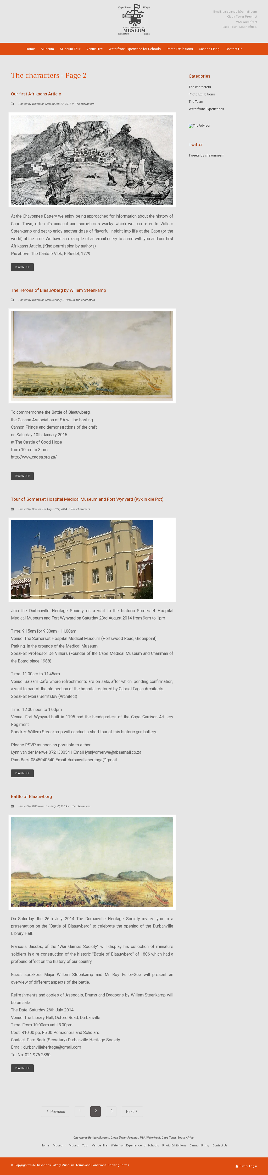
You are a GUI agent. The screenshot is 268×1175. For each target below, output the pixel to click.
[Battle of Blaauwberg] (92, 862)
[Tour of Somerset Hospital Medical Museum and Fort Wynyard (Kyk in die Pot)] (82, 559)
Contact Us (234, 49)
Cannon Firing (209, 49)
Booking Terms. (119, 1165)
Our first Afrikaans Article (36, 93)
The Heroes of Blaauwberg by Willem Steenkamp (58, 290)
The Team (196, 102)
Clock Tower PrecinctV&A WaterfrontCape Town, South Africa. (239, 22)
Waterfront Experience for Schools (135, 49)
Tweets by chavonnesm (206, 155)
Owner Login (248, 1166)
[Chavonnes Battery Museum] (134, 19)
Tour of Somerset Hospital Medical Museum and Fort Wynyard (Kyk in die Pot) (87, 499)
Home (30, 49)
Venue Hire (94, 49)
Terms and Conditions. (91, 1165)
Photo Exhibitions (180, 49)
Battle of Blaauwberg (31, 796)
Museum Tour (70, 49)
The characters (84, 104)
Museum (47, 49)
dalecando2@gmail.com (239, 11)
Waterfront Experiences (206, 109)
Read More (22, 267)
